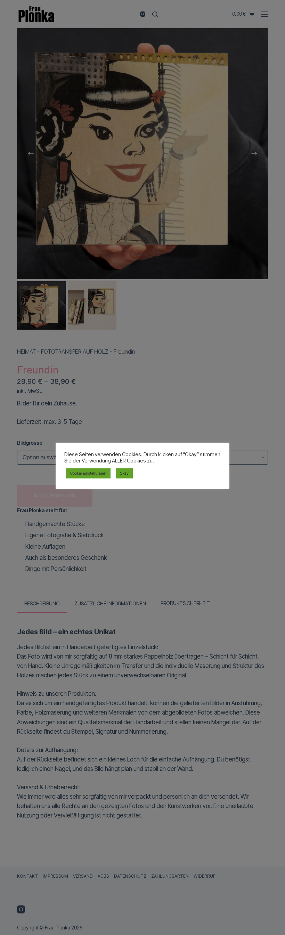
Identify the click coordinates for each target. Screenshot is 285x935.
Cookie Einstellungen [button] (88, 473)
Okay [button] (124, 473)
